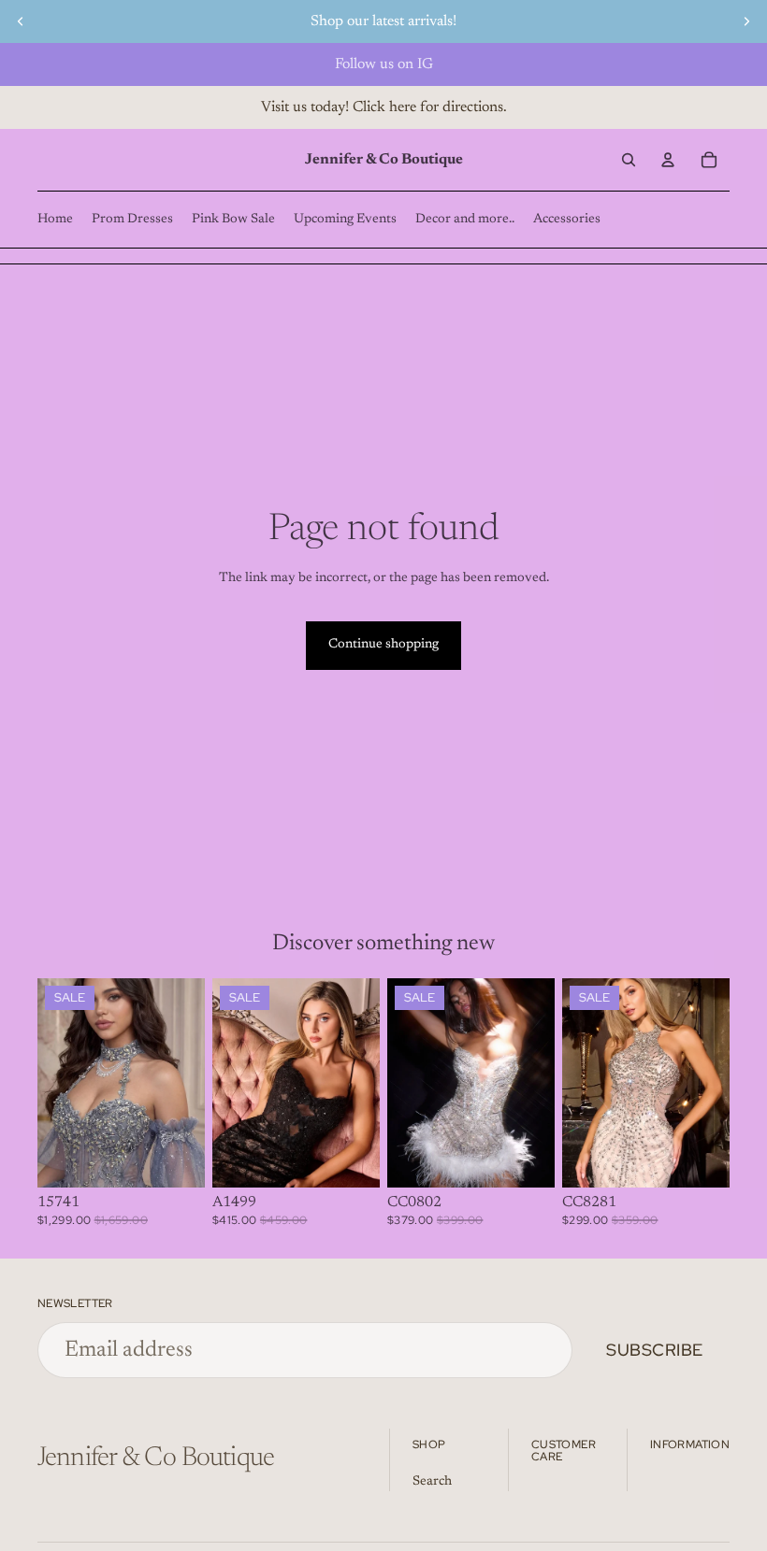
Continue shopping (383, 644)
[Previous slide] (20, 21)
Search (432, 1481)
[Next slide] (746, 21)
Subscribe (654, 1349)
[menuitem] (55, 219)
